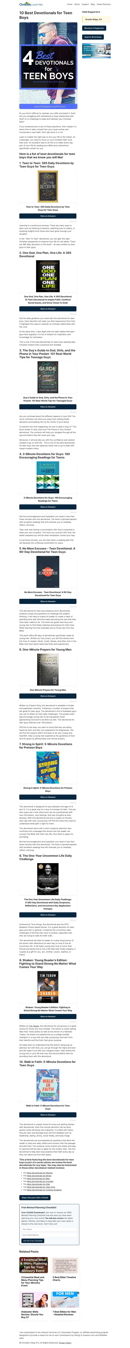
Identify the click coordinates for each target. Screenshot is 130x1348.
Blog (93, 4)
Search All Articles (93, 37)
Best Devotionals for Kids (38, 1184)
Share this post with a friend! (35, 1198)
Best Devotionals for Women (40, 1173)
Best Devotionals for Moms (39, 1176)
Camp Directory (104, 4)
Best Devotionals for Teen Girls (41, 1187)
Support (85, 4)
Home (69, 4)
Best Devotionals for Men (38, 1178)
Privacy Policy (65, 1343)
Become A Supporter (94, 28)
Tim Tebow (34, 1026)
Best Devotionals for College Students (44, 1190)
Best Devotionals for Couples (40, 1181)
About (77, 4)
